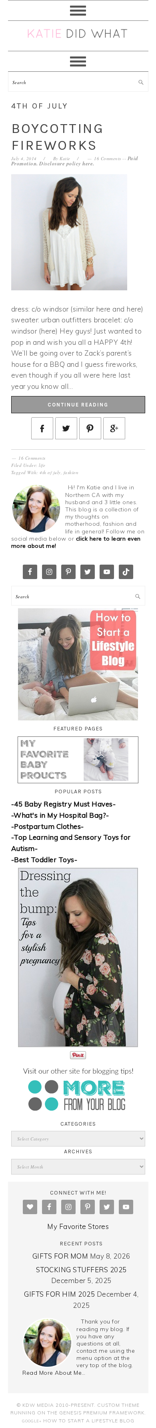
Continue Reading (78, 405)
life (42, 465)
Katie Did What (78, 36)
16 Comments (107, 158)
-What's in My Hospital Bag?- (60, 815)
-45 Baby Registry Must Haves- (63, 804)
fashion (71, 472)
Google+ (32, 1420)
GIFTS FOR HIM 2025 (59, 1294)
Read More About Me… (54, 1372)
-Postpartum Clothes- (47, 826)
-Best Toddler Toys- (44, 859)
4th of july (50, 472)
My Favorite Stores (78, 1226)
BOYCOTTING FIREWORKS (57, 136)
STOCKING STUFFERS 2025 (81, 1269)
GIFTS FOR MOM (60, 1256)
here (87, 163)
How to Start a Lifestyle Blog (88, 1421)
